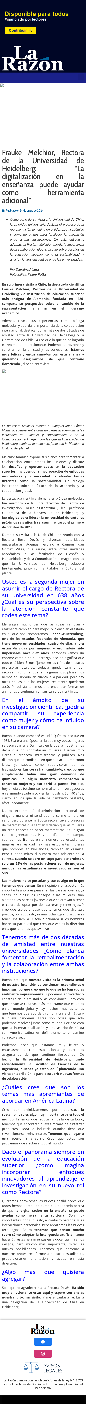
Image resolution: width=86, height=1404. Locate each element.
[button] (81, 77)
